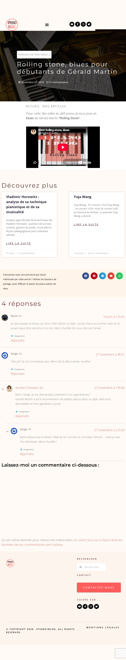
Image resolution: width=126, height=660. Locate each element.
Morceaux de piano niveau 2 (34, 54)
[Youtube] (71, 24)
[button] (47, 25)
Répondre (18, 340)
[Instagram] (83, 24)
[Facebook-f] (77, 24)
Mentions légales (103, 627)
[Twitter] (89, 24)
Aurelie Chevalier (27, 388)
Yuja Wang (82, 196)
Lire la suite (18, 243)
